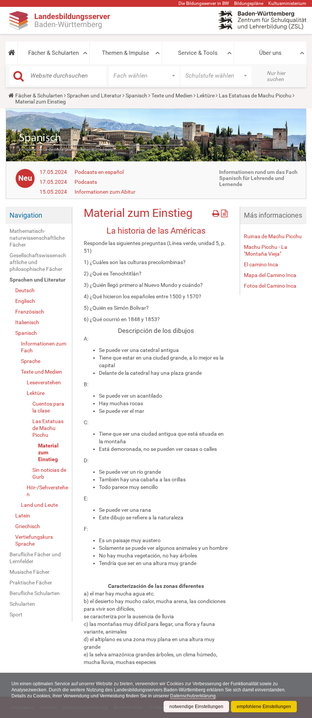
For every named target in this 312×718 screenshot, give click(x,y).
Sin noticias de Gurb (49, 473)
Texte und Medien (172, 95)
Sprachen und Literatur (94, 95)
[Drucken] (216, 212)
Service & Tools (198, 52)
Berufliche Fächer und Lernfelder (35, 557)
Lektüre (206, 95)
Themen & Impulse (125, 52)
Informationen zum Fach (43, 347)
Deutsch (25, 290)
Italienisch (27, 322)
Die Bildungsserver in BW (203, 3)
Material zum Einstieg (48, 452)
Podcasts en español (99, 172)
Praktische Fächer (31, 582)
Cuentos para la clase (48, 407)
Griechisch (27, 526)
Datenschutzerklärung (193, 696)
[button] (12, 53)
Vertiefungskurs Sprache (34, 540)
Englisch (25, 301)
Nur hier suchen (276, 76)
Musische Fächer (29, 572)
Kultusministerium (287, 3)
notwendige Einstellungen (196, 706)
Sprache (30, 361)
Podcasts (86, 182)
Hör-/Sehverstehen (47, 490)
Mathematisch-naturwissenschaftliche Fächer (37, 238)
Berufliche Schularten (35, 593)
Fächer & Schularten (53, 52)
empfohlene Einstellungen (264, 706)
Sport (16, 614)
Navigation (26, 215)
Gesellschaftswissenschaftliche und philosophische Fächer (38, 262)
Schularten (22, 604)
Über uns (270, 52)
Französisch (29, 312)
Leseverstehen (44, 382)
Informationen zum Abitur (105, 192)
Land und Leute (39, 505)
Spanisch (136, 95)
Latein (22, 516)
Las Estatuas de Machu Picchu (255, 95)
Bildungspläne (248, 3)
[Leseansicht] (224, 212)
